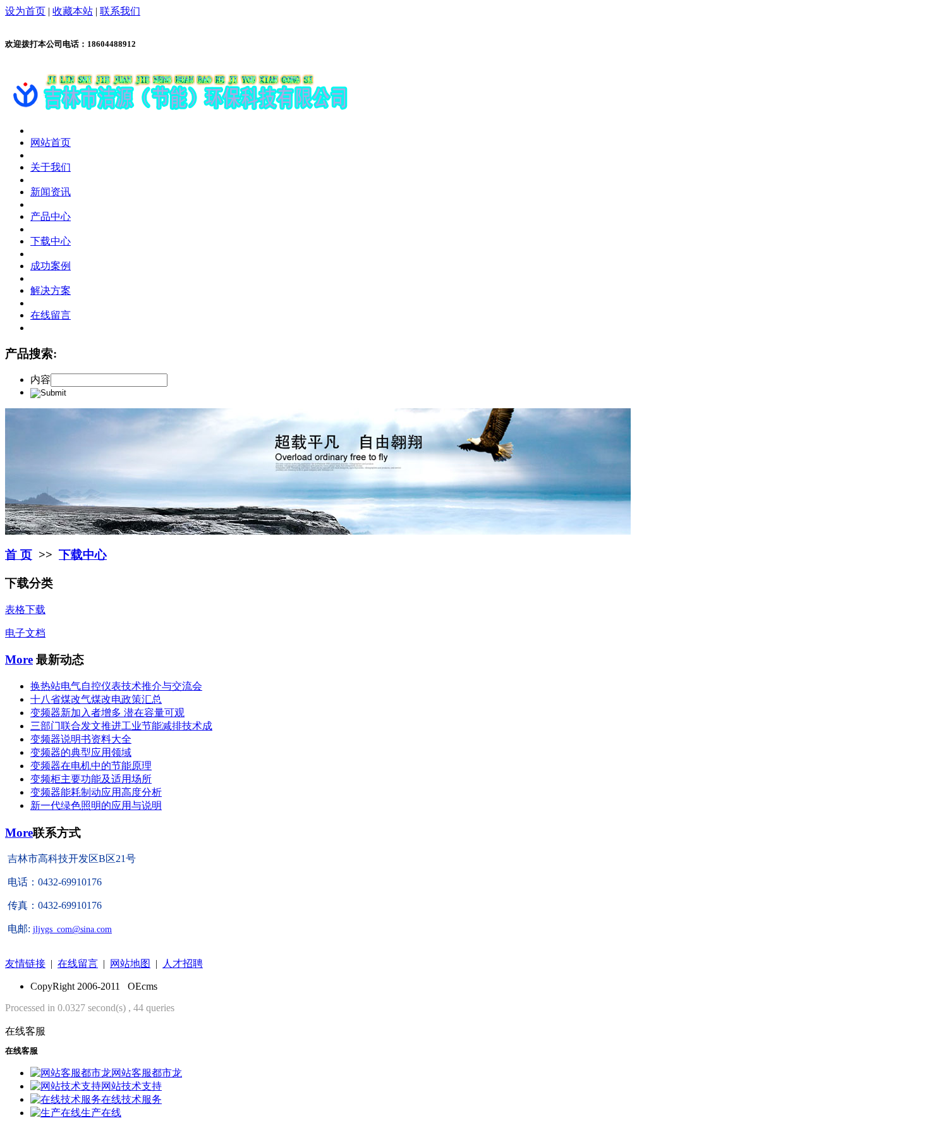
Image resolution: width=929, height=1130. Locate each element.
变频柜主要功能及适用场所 (91, 779)
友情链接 (25, 963)
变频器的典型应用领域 (80, 752)
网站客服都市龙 (146, 1072)
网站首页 (50, 142)
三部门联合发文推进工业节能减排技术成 (121, 725)
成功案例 (50, 265)
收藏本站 (72, 11)
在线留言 (50, 315)
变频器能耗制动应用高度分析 (96, 792)
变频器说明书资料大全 (80, 739)
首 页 (18, 554)
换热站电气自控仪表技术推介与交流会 (116, 686)
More (19, 659)
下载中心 (50, 241)
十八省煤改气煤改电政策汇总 (96, 699)
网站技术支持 (131, 1086)
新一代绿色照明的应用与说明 (96, 805)
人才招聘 (182, 963)
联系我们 (120, 11)
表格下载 (25, 609)
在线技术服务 (131, 1099)
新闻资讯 (50, 191)
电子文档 (25, 633)
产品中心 (50, 216)
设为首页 (25, 11)
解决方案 (50, 290)
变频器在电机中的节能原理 (91, 765)
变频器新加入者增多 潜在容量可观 (107, 712)
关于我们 (50, 167)
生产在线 (101, 1112)
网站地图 (130, 963)
